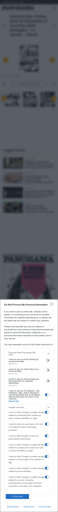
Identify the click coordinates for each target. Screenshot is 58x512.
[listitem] (29, 354)
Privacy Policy (45, 506)
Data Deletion (13, 506)
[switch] (47, 360)
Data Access (29, 506)
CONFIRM (17, 497)
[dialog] (29, 405)
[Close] (52, 305)
